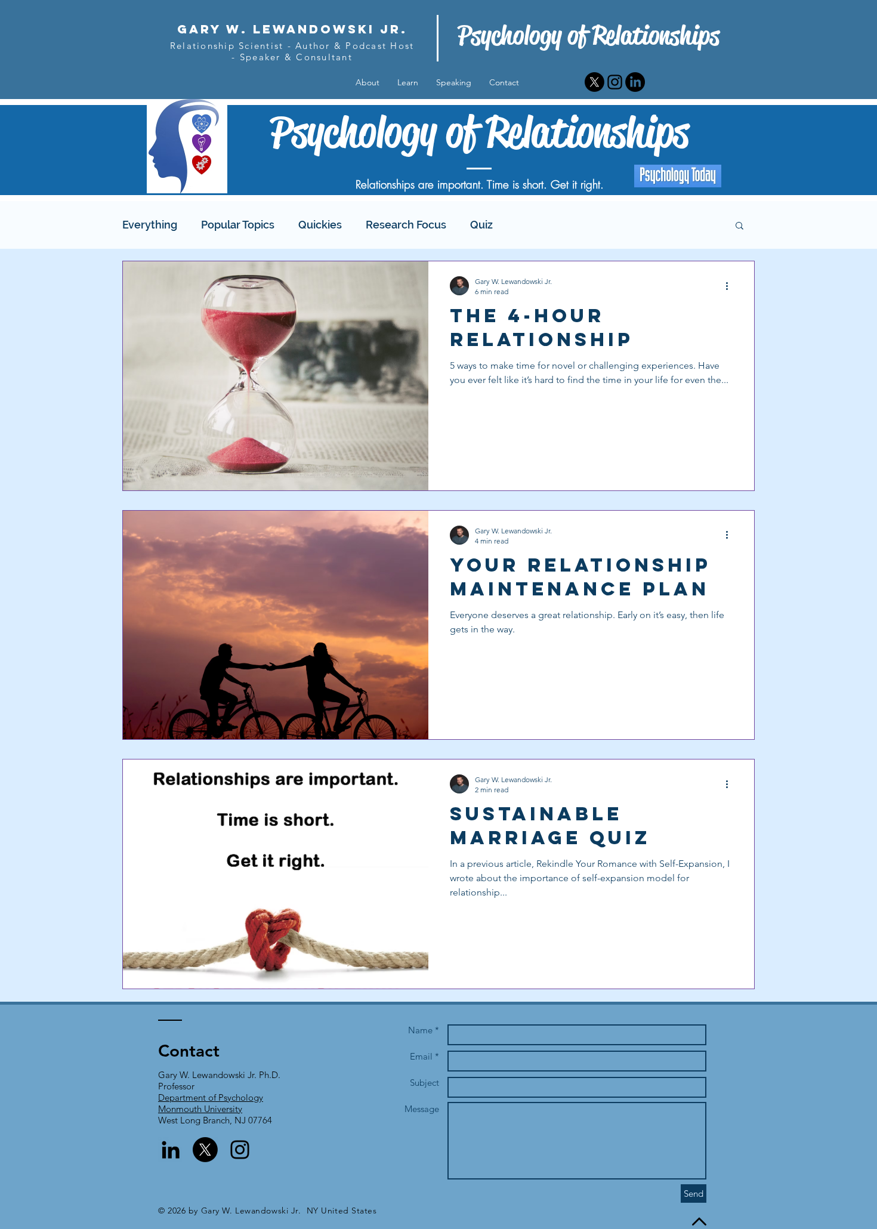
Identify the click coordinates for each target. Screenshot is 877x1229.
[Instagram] (615, 82)
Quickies (320, 224)
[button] (739, 226)
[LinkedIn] (635, 82)
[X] (594, 82)
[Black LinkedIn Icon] (170, 1149)
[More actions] (731, 286)
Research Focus (406, 224)
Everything (149, 224)
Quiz (481, 224)
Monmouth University (200, 1108)
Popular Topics (237, 224)
